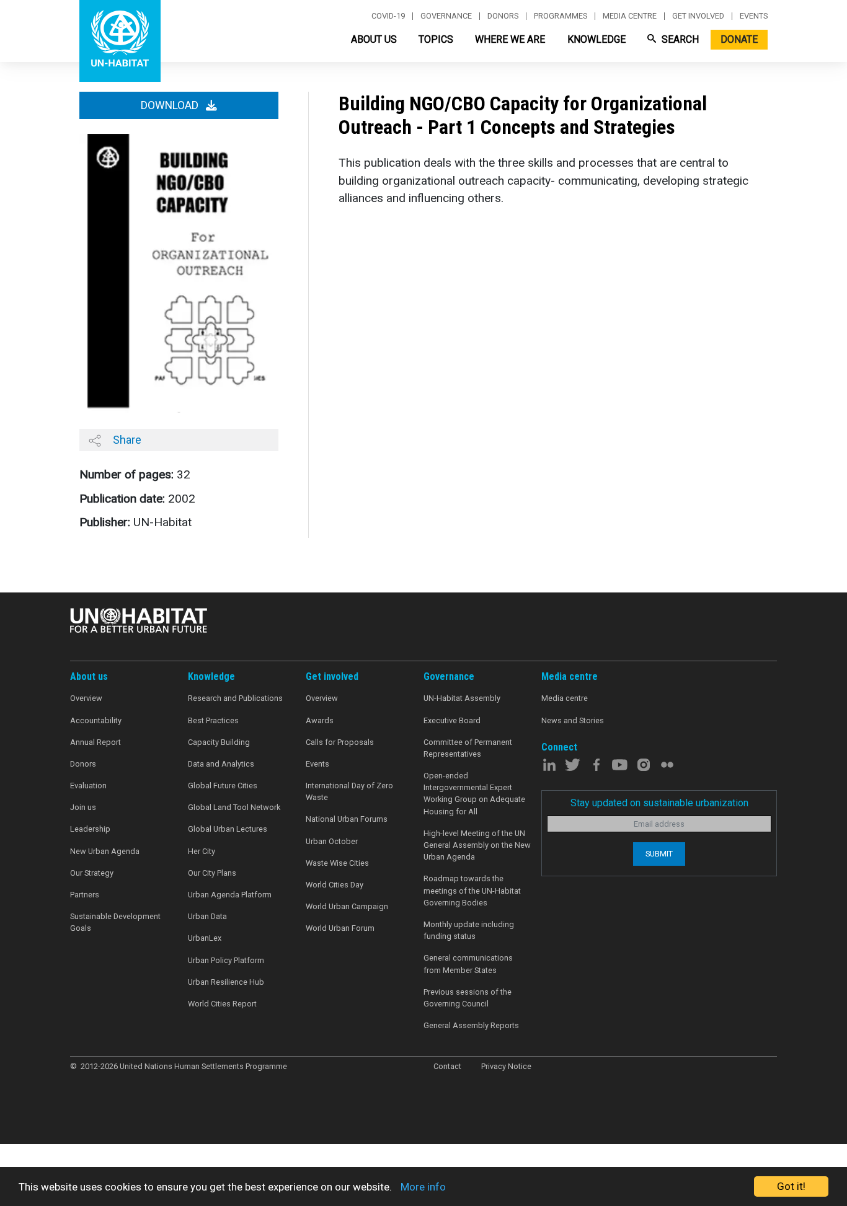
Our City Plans (212, 873)
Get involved (698, 16)
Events (754, 16)
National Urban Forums (347, 819)
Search (679, 39)
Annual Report (95, 742)
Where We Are (510, 39)
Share (125, 439)
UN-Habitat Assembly (461, 698)
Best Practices (213, 720)
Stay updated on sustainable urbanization (659, 803)
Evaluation (88, 785)
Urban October (332, 841)
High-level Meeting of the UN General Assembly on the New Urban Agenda (477, 845)
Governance (446, 16)
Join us (83, 807)
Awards (320, 720)
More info (423, 1187)
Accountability (96, 720)
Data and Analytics (221, 763)
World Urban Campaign (347, 906)
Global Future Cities (222, 785)
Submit (659, 853)
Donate (739, 39)
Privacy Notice (506, 1066)
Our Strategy (91, 873)
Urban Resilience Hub (226, 982)
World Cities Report (222, 1003)
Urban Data (207, 916)
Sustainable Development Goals (115, 922)
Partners (84, 894)
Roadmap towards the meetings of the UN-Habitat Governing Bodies (472, 890)
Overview (86, 698)
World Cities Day (334, 884)
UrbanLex (204, 938)
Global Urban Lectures (227, 829)
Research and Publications (235, 698)
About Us (374, 39)
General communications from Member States (468, 963)
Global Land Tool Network (234, 807)
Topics (436, 39)
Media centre (630, 16)
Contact (447, 1066)
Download (171, 105)
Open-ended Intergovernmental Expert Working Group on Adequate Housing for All (474, 793)
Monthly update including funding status (468, 930)
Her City (201, 851)
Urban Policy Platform (226, 960)
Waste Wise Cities (337, 863)
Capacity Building (219, 742)
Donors (502, 16)
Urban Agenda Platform (230, 894)
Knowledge (596, 39)
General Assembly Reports (471, 1025)
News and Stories (572, 720)
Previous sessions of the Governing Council (467, 997)
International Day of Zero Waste (349, 791)
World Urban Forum (340, 928)
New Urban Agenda (105, 851)
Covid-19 (388, 16)
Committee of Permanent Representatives (467, 748)
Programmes (560, 16)
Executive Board (452, 720)
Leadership (90, 829)
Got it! (791, 1186)
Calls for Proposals (340, 742)
